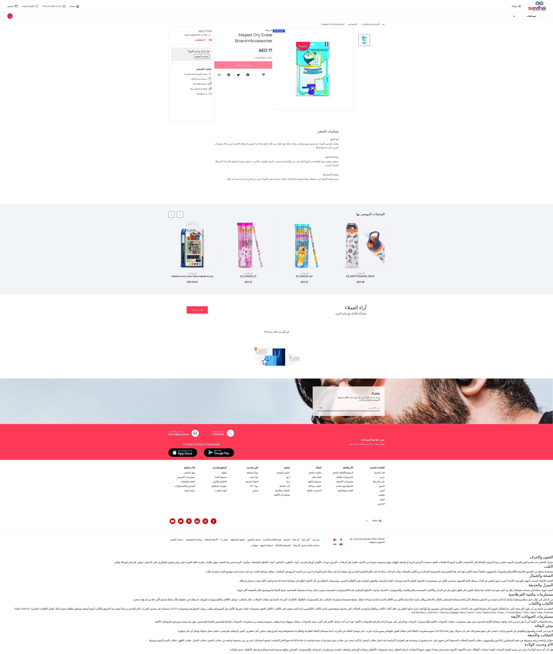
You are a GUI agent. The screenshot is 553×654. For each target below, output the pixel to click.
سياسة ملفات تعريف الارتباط (306, 545)
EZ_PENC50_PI (248, 276)
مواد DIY (254, 486)
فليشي (381, 495)
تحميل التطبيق (254, 539)
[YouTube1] (172, 521)
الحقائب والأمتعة (282, 490)
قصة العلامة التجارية (272, 539)
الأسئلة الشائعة (211, 539)
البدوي (382, 486)
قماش (255, 490)
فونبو (382, 499)
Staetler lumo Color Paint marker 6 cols (192, 276)
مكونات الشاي (314, 472)
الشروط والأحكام (283, 545)
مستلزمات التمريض (186, 477)
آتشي (382, 490)
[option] (313, 69)
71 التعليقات (200, 39)
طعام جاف (316, 477)
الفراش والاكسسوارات (185, 486)
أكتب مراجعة (197, 310)
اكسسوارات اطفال (344, 477)
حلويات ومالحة (314, 486)
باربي (382, 477)
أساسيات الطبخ (314, 490)
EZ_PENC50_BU (304, 276)
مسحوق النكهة (314, 481)
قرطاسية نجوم (191, 34)
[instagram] (205, 521)
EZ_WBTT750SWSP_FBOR (360, 276)
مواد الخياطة (252, 472)
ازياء (288, 481)
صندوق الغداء (221, 477)
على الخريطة (379, 481)
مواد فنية (254, 477)
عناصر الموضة (283, 472)
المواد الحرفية (252, 481)
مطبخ (224, 472)
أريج (288, 477)
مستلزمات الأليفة (282, 495)
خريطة (268, 29)
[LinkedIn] (197, 521)
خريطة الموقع (267, 545)
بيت (383, 24)
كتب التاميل (284, 486)
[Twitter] (181, 521)
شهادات (254, 545)
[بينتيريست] (189, 521)
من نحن (316, 539)
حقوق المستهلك (237, 539)
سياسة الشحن (176, 539)
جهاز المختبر (189, 472)
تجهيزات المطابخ (219, 486)
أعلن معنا (306, 539)
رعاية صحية (189, 490)
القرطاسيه (352, 24)
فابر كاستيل (379, 472)
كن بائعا (295, 539)
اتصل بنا (224, 539)
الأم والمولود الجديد (344, 486)
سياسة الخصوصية (194, 539)
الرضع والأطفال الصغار (343, 472)
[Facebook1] (213, 521)
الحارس (381, 503)
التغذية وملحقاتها (345, 490)
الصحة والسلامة (188, 481)
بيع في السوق (201, 56)
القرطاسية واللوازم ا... (369, 24)
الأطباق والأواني (219, 481)
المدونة (287, 539)
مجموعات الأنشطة (344, 481)
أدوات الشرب (221, 490)
